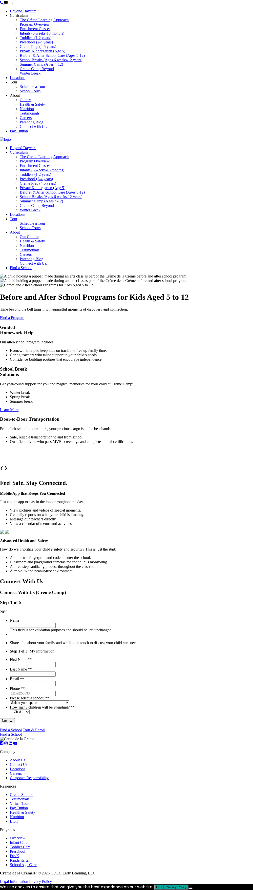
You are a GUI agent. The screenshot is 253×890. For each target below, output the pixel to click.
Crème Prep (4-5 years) (38, 46)
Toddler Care (20, 847)
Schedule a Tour (32, 86)
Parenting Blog (31, 122)
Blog (14, 821)
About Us (17, 760)
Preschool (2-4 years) (36, 42)
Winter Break (30, 73)
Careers (26, 118)
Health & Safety (32, 104)
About (15, 232)
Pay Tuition (19, 131)
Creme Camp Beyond (37, 69)
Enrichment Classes (35, 29)
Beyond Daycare (23, 11)
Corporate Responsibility (29, 778)
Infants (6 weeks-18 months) (42, 33)
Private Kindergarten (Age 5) (42, 51)
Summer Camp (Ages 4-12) (41, 64)
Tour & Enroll (34, 730)
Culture (25, 100)
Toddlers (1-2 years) (35, 38)
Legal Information (14, 881)
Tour (13, 219)
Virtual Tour (19, 803)
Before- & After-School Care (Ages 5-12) (52, 55)
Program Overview (35, 24)
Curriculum (19, 152)
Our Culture (29, 237)
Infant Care (18, 842)
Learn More (9, 410)
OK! (159, 887)
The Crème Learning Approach (44, 20)
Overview (17, 838)
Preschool (17, 851)
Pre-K (14, 856)
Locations (17, 78)
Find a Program (12, 318)
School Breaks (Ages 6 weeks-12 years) (51, 60)
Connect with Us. (33, 126)
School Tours (30, 91)
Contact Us (18, 764)
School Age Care (23, 865)
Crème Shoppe (21, 794)
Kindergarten (20, 860)
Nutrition (27, 109)
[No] (190, 888)
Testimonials (29, 113)
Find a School (21, 268)
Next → (7, 721)
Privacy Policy (40, 881)
